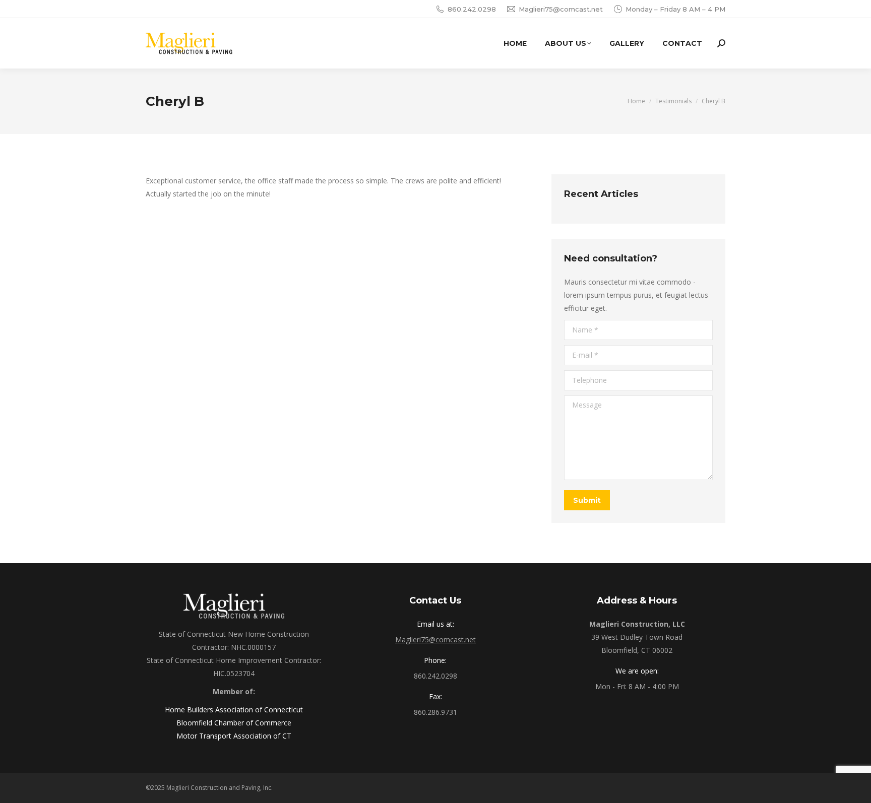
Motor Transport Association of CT (233, 736)
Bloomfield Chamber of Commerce (233, 722)
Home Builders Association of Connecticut (234, 709)
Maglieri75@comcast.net (561, 9)
